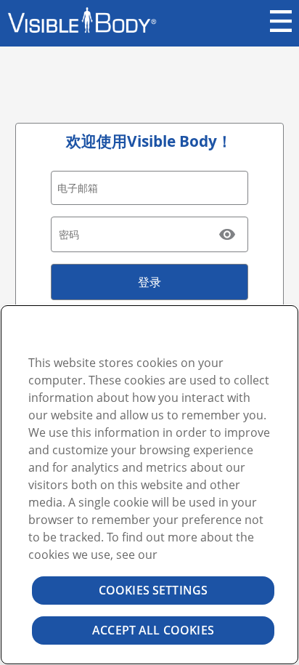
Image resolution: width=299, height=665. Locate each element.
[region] (149, 485)
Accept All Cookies (153, 630)
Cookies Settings (153, 590)
